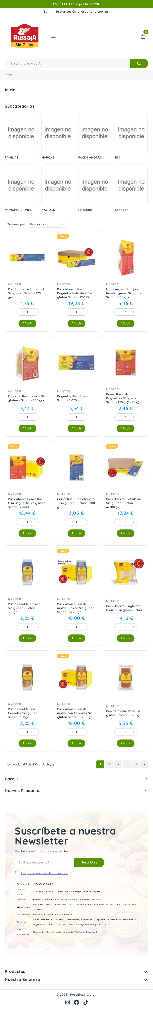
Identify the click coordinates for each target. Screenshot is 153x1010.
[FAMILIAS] (21, 133)
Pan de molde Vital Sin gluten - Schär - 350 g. (123, 713)
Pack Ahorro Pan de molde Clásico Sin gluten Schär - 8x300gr (75, 608)
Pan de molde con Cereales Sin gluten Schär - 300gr (23, 713)
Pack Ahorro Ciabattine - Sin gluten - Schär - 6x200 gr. (124, 503)
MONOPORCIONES (18, 210)
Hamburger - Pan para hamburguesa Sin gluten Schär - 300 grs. (124, 293)
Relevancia (47, 224)
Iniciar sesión (66, 11)
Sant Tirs (121, 210)
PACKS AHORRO (90, 157)
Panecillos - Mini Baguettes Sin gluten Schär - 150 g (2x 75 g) (122, 398)
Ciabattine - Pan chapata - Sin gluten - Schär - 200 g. (76, 503)
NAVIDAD (48, 210)
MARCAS (47, 157)
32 (135, 764)
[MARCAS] (58, 133)
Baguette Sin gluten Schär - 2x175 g (72, 398)
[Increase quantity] (34, 312)
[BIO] (131, 133)
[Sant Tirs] (131, 185)
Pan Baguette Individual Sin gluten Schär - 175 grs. (26, 293)
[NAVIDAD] (58, 185)
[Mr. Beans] (94, 185)
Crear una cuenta (94, 11)
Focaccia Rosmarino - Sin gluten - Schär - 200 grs (27, 398)
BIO (117, 157)
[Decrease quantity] (19, 312)
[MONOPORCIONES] (21, 185)
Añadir (27, 323)
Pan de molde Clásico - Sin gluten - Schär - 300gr (25, 608)
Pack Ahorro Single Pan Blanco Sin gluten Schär (124, 608)
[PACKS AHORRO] (94, 133)
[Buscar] (139, 63)
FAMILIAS (12, 157)
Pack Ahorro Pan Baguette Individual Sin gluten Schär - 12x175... (74, 293)
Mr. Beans (85, 210)
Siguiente (144, 764)
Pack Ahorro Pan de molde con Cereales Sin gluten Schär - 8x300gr (75, 713)
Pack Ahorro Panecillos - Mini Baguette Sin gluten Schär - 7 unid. (26, 503)
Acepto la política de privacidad (44, 873)
